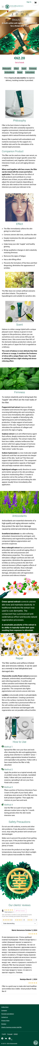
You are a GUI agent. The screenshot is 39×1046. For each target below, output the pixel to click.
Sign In (29, 2)
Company (4, 1010)
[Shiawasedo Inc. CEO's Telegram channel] (10, 1038)
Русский (9, 1034)
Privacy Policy (5, 1020)
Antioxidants (9, 72)
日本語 (16, 1034)
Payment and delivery (7, 1014)
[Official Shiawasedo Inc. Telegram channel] (2, 1038)
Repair (19, 72)
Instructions (29, 72)
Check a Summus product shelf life (11, 1027)
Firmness (32, 68)
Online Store (4, 1007)
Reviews (3, 1024)
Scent (24, 68)
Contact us (4, 1017)
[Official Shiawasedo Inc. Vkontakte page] (6, 1038)
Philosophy (7, 68)
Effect (16, 68)
